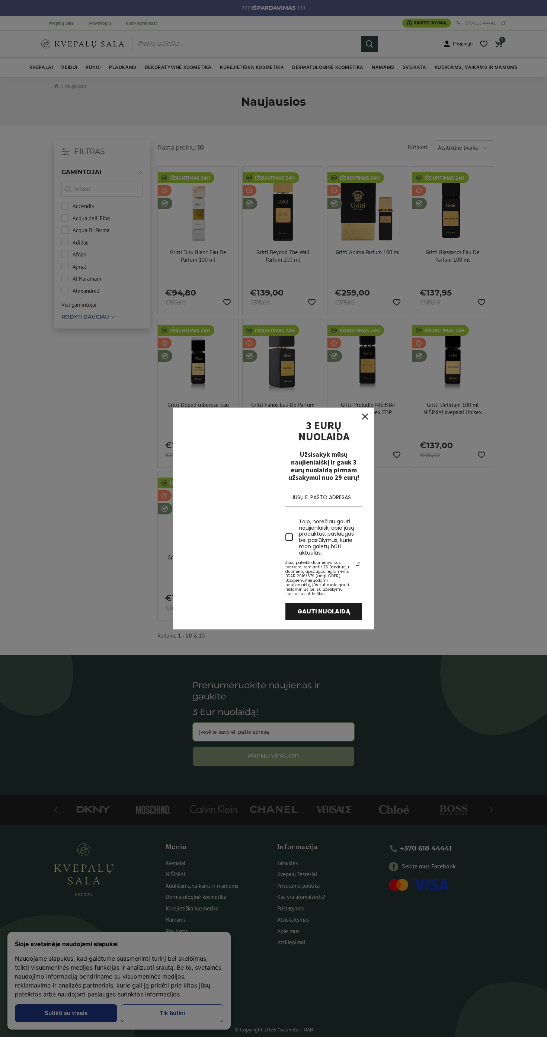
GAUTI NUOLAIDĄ (324, 611)
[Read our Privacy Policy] (357, 563)
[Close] (365, 416)
